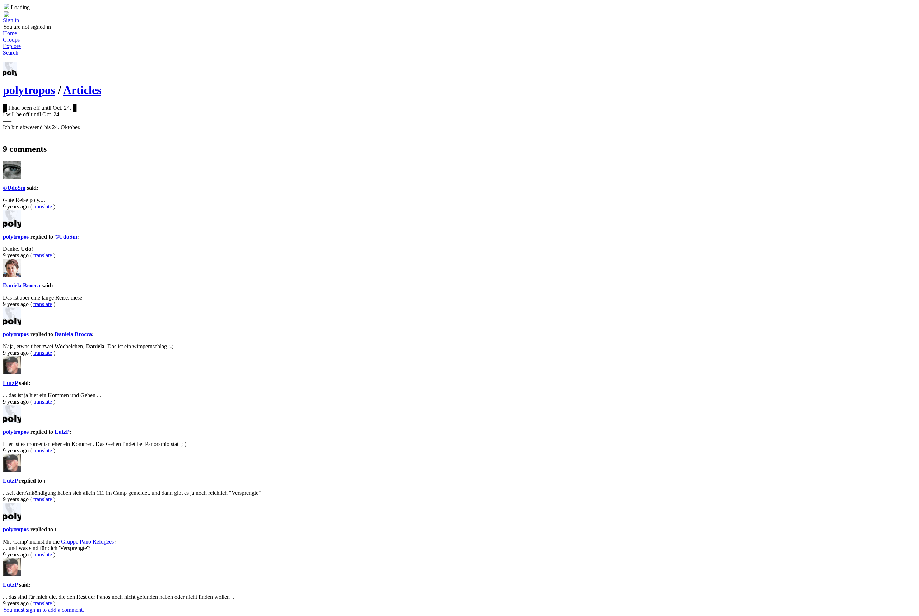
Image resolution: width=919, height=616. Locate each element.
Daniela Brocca (21, 285)
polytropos (29, 90)
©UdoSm (14, 188)
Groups (11, 40)
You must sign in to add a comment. (43, 610)
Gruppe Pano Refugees (87, 542)
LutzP (10, 383)
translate (42, 206)
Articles (82, 90)
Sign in (11, 20)
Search (10, 53)
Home (10, 33)
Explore (12, 46)
